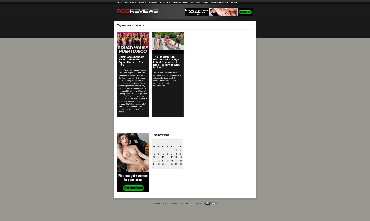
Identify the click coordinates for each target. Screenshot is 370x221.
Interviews (165, 2)
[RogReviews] (137, 15)
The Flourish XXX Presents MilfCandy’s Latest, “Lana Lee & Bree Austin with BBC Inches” (166, 62)
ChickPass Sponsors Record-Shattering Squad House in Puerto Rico (133, 61)
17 (154, 161)
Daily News (130, 2)
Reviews (153, 2)
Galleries (195, 2)
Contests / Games (180, 2)
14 (172, 157)
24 (154, 164)
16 (181, 157)
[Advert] (219, 16)
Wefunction (189, 203)
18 (159, 161)
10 (154, 157)
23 (181, 161)
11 (159, 157)
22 (176, 161)
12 (163, 157)
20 (167, 161)
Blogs (142, 2)
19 (163, 161)
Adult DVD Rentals (219, 2)
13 (167, 157)
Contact (234, 2)
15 (176, 157)
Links (205, 2)
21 (172, 161)
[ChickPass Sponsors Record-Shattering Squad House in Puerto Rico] (133, 43)
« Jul (154, 173)
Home (119, 2)
